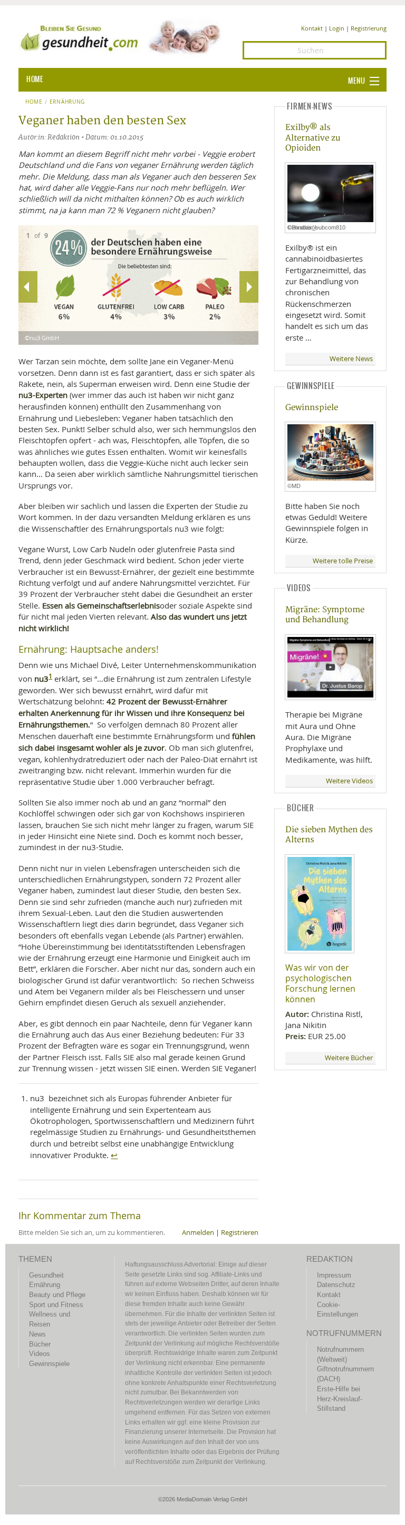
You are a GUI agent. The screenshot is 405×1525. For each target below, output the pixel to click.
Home (34, 102)
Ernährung (67, 102)
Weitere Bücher (349, 1057)
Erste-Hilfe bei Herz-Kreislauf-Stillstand (339, 1398)
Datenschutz (336, 1285)
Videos (39, 1354)
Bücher (40, 1344)
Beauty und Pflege (57, 1295)
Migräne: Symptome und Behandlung (324, 615)
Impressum (334, 1275)
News (37, 1334)
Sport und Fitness (56, 1305)
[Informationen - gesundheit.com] (122, 37)
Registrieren (239, 1232)
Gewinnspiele (311, 408)
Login (336, 28)
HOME (34, 79)
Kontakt (312, 28)
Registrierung (369, 28)
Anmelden (198, 1232)
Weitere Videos (349, 780)
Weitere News (351, 358)
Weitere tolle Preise (343, 560)
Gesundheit (46, 1275)
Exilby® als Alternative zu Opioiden (312, 138)
